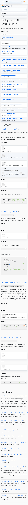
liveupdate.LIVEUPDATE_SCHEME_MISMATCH (11, 104)
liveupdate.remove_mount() (7, 51)
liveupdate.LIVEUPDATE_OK (7, 99)
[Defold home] (3, 1)
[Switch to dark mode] (24, 1)
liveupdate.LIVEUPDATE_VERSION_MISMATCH (11, 118)
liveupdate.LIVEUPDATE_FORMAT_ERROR (10, 70)
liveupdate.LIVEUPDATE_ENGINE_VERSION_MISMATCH (13, 65)
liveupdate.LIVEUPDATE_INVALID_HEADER (10, 80)
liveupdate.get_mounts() (7, 42)
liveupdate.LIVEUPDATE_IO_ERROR (9, 89)
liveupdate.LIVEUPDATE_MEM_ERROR (9, 94)
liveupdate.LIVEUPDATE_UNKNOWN (9, 113)
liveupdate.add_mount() (7, 37)
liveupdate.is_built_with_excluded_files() (10, 46)
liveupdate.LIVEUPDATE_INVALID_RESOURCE (11, 84)
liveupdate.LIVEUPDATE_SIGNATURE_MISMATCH (12, 109)
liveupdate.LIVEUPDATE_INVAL (8, 75)
